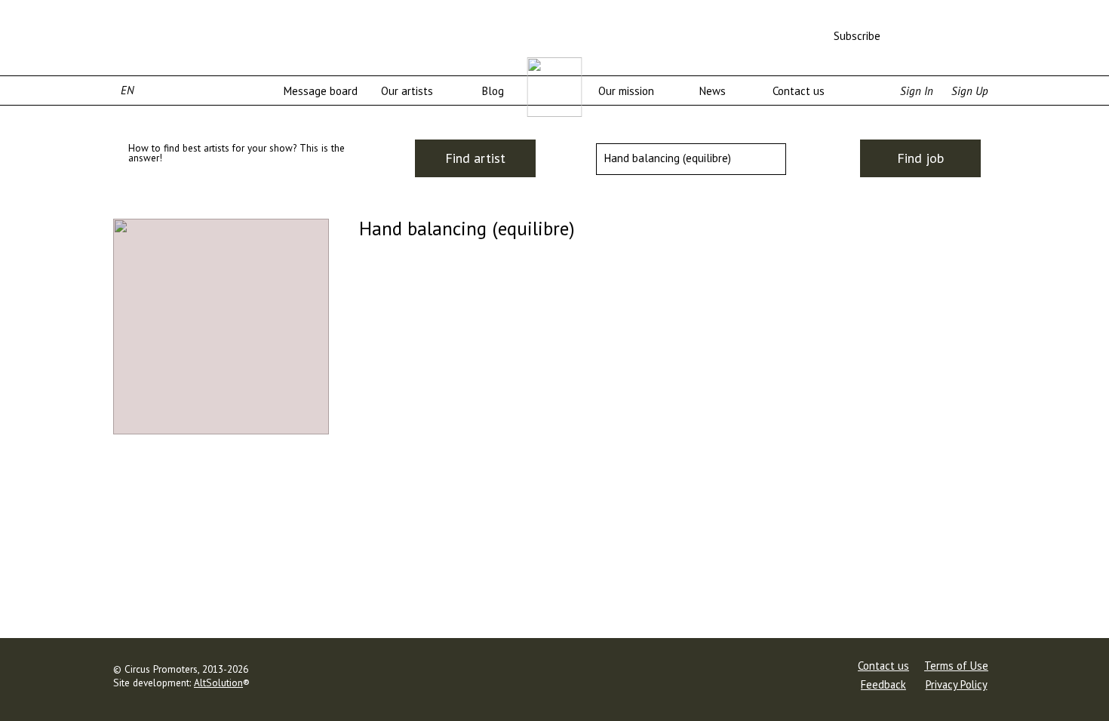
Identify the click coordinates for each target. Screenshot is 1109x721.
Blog (493, 91)
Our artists (407, 91)
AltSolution (218, 682)
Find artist (475, 158)
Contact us (799, 91)
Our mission (626, 91)
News (712, 91)
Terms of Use (956, 665)
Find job (920, 158)
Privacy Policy (957, 684)
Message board (321, 91)
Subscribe (857, 35)
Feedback (883, 684)
